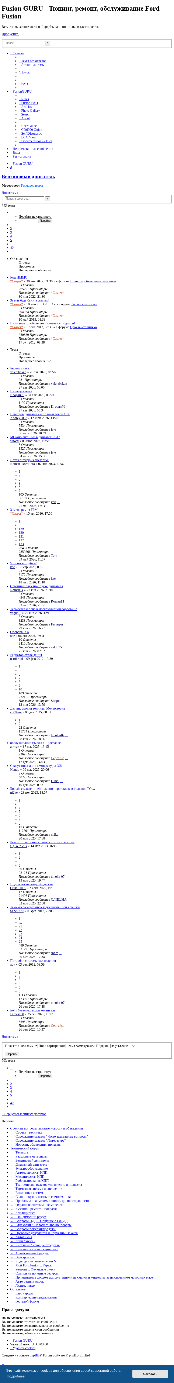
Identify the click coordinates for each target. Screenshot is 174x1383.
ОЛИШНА (18, 888)
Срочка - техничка (84, 304)
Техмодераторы (32, 185)
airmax (14, 746)
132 (21, 540)
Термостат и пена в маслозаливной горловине (43, 609)
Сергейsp (57, 758)
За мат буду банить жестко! (29, 300)
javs (53, 429)
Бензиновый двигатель (28, 176)
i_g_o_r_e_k (18, 846)
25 (20, 941)
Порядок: (103, 1046)
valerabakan (18, 372)
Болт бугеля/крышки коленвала (32, 1010)
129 (21, 529)
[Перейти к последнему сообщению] (66, 292)
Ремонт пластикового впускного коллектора (42, 842)
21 (20, 926)
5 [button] (11, 240)
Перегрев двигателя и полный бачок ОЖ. (40, 414)
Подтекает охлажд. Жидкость (31, 884)
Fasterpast (57, 624)
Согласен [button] (150, 1374)
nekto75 (56, 647)
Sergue (55, 701)
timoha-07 (58, 735)
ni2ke (14, 792)
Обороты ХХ (19, 632)
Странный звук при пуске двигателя (36, 586)
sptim (54, 953)
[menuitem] (32, 61)
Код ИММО (19, 277)
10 (20, 689)
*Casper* (16, 281)
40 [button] (12, 247)
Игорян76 (17, 395)
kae (12, 567)
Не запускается (21, 391)
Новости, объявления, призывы (93, 281)
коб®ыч (16, 712)
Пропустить (10, 34)
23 (20, 934)
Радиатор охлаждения (26, 655)
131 (21, 536)
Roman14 (16, 590)
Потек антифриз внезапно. (29, 460)
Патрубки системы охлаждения (33, 960)
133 (21, 544)
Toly (54, 555)
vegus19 (15, 613)
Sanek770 (17, 911)
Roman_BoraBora (22, 464)
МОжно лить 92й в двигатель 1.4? (35, 437)
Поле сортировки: (52, 1046)
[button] (11, 212)
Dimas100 (17, 1014)
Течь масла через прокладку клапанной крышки (45, 907)
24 (20, 937)
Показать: (12, 1046)
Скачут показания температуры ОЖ (36, 766)
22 (20, 930)
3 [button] (11, 232)
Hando (14, 769)
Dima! (55, 781)
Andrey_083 (18, 418)
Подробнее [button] (16, 1376)
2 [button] (11, 228)
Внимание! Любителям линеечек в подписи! (42, 323)
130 (21, 532)
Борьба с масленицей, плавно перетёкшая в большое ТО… (52, 788)
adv (12, 964)
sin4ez (14, 441)
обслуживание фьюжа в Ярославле (35, 743)
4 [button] (11, 236)
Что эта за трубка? (23, 563)
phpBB (34, 1355)
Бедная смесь (19, 368)
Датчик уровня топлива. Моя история (37, 708)
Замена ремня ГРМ (24, 509)
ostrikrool (16, 659)
